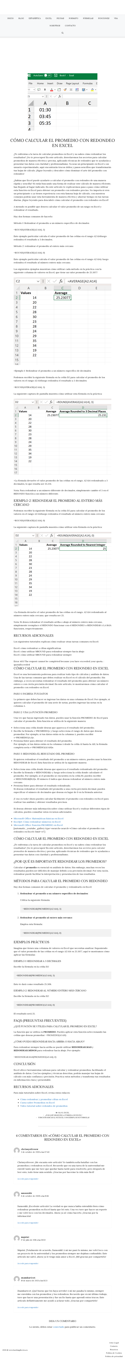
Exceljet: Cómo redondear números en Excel (37, 821)
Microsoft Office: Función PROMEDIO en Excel (38, 825)
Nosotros (55, 25)
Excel (49, 18)
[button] (62, 33)
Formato (73, 18)
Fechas (60, 18)
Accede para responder (27, 1179)
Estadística (35, 18)
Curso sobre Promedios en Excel (37, 1102)
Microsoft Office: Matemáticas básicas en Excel (38, 818)
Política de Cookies (114, 1353)
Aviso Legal (114, 1343)
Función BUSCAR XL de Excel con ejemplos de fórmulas (63, 1118)
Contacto (70, 25)
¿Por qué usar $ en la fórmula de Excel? (63, 1115)
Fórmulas (88, 18)
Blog (21, 18)
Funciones (103, 18)
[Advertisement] (62, 55)
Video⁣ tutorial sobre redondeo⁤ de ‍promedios (44, 1106)
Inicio (10, 18)
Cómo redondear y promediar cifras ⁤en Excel (44, 1099)
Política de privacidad (114, 1356)
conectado (58, 1326)
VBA (116, 18)
